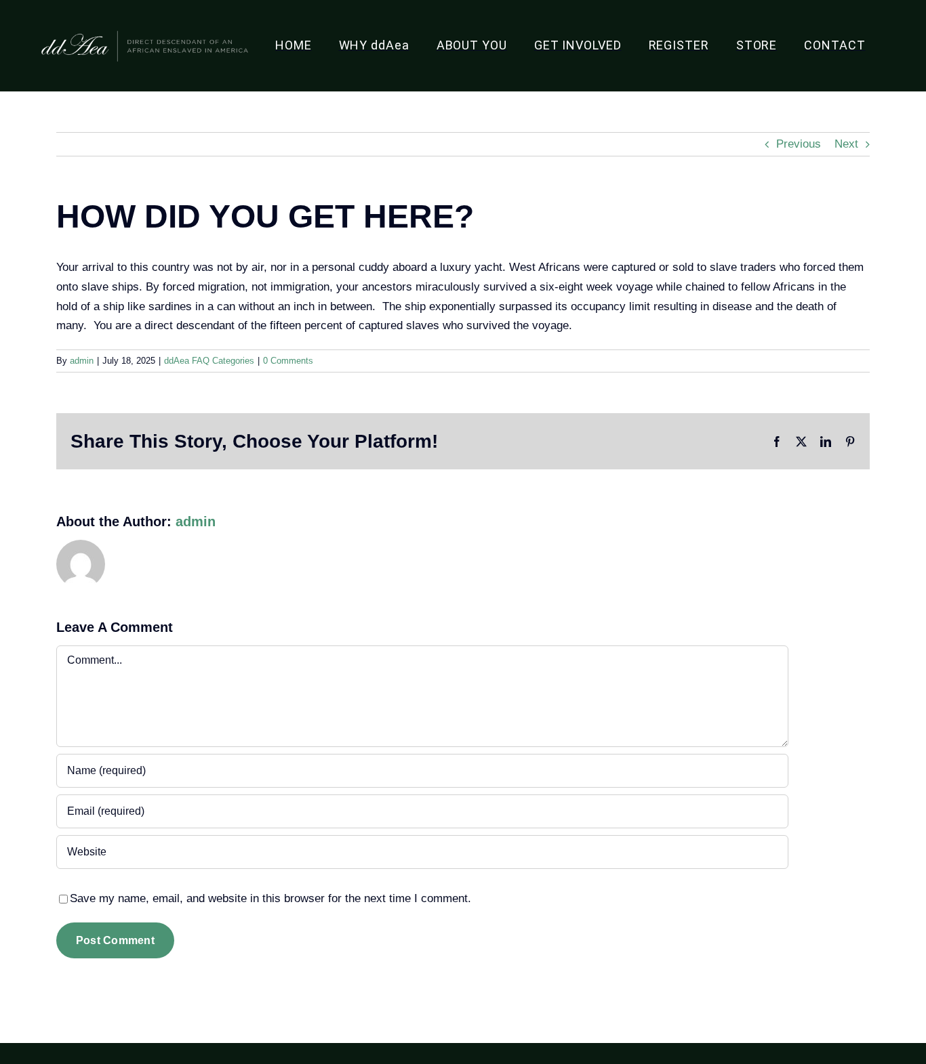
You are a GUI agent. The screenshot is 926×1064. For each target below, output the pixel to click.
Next (846, 143)
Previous (798, 143)
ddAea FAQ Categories (209, 361)
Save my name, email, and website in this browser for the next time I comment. (270, 898)
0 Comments (288, 361)
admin (82, 361)
